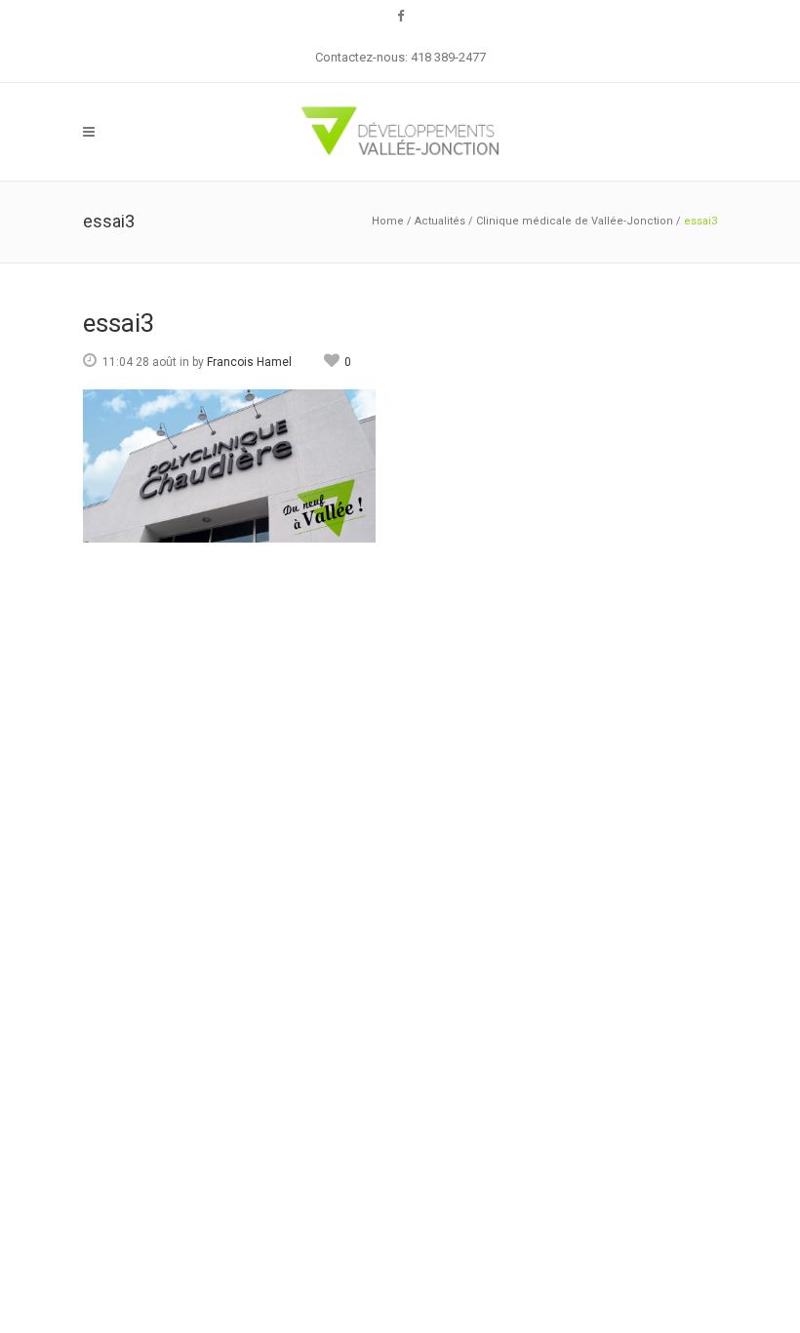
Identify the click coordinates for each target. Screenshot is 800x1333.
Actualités (440, 221)
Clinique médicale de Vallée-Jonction (574, 221)
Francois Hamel (249, 362)
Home (388, 221)
